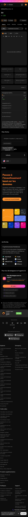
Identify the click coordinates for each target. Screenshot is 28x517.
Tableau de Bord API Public (21, 365)
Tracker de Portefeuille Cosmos (5, 381)
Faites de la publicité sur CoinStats (20, 358)
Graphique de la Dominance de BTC (6, 440)
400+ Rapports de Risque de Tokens (6, 453)
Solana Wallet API (4, 462)
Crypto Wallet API (4, 460)
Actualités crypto (4, 356)
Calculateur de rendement (6, 414)
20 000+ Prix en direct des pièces (6, 447)
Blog (1, 354)
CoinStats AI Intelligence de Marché (6, 359)
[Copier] (25, 87)
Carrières (17, 355)
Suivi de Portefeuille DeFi (6, 364)
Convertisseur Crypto (5, 419)
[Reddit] (17, 323)
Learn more (20, 1)
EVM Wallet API (3, 464)
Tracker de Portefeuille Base (5, 388)
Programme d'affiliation (5, 362)
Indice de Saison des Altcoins (5, 443)
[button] (25, 87)
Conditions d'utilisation (5, 490)
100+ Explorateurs (4, 450)
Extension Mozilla (4, 480)
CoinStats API (18, 360)
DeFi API (2, 466)
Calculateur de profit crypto (6, 411)
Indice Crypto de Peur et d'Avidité (5, 429)
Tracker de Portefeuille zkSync (5, 370)
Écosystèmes (3, 406)
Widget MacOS (3, 478)
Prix (16, 350)
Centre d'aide (18, 488)
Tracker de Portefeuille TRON (5, 395)
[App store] (9, 334)
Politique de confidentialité (6, 492)
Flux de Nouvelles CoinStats (21, 367)
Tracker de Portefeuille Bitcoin (5, 399)
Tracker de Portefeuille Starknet (5, 367)
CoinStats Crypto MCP (5, 455)
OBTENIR (19, 313)
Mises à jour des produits (20, 348)
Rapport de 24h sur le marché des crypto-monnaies (5, 436)
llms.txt (1, 458)
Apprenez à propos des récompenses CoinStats (20, 507)
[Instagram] (7, 323)
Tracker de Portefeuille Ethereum (5, 384)
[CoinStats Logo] (8, 5)
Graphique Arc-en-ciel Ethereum (5, 426)
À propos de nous (19, 369)
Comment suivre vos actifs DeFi (21, 496)
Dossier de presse (19, 352)
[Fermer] (26, 1)
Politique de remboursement (3, 499)
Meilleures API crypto (9, 292)
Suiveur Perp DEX (4, 403)
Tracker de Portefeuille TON (5, 391)
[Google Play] (19, 334)
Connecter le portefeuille (12, 199)
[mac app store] (14, 338)
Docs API (17, 362)
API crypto (13, 286)
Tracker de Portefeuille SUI (6, 401)
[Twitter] (3, 323)
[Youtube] (25, 323)
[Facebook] (14, 328)
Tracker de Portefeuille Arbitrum (5, 374)
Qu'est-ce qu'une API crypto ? (11, 289)
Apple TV (2, 482)
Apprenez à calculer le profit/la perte (20, 500)
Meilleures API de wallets (10, 295)
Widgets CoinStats (4, 432)
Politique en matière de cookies (5, 496)
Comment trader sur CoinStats (19, 503)
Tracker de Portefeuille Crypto (5, 349)
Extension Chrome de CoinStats (5, 475)
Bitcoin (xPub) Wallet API (5, 468)
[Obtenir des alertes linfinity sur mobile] (15, 20)
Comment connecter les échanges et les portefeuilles (20, 492)
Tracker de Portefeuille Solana (5, 377)
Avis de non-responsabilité (6, 488)
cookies (11, 512)
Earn (1, 352)
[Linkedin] (21, 323)
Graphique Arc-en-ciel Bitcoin (5, 422)
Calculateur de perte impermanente (5, 417)
